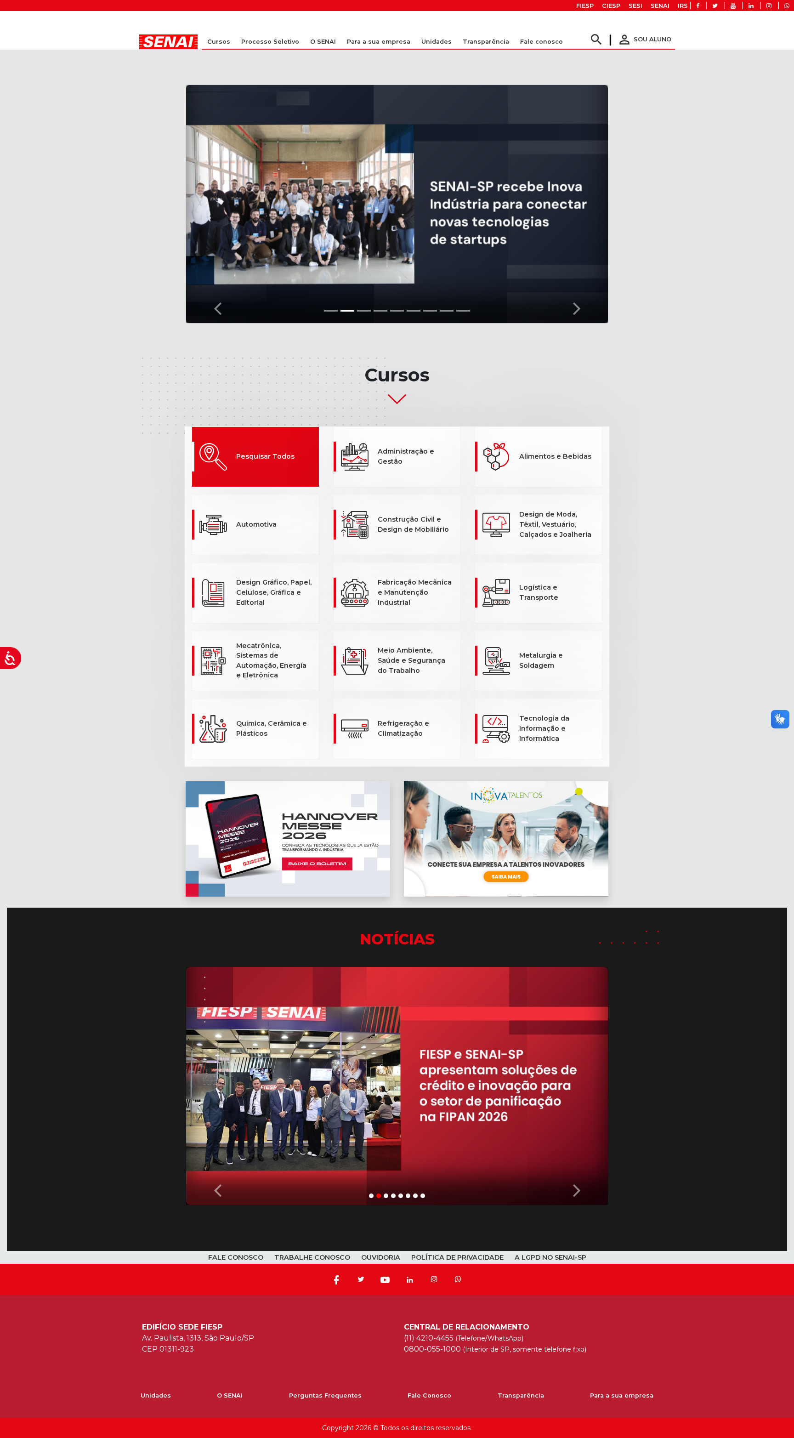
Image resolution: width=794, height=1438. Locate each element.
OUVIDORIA (380, 1257)
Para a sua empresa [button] (378, 41)
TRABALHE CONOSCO (312, 1257)
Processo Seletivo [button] (270, 41)
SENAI (660, 5)
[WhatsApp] (458, 1279)
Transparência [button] (486, 41)
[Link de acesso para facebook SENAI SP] (697, 5)
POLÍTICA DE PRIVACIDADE (457, 1257)
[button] (217, 202)
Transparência (521, 1395)
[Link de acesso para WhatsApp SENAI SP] (786, 5)
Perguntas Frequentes (325, 1395)
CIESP (611, 5)
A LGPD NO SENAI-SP (550, 1257)
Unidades (436, 41)
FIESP (585, 5)
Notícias (397, 939)
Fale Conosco (429, 1395)
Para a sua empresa (621, 1395)
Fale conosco (541, 41)
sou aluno (644, 39)
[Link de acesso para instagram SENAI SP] (768, 5)
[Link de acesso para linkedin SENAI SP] (751, 5)
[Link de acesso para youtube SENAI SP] (733, 5)
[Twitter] (361, 1279)
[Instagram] (434, 1279)
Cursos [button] (218, 41)
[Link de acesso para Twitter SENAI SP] (715, 5)
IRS (683, 5)
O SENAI (230, 1395)
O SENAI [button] (323, 41)
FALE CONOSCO (235, 1257)
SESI (635, 5)
